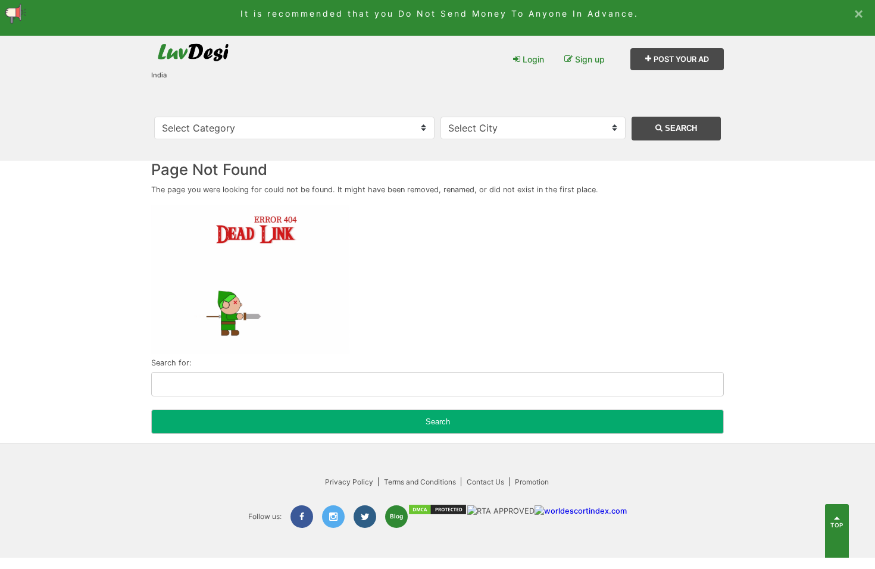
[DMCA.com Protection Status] (437, 512)
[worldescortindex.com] (581, 511)
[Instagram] (333, 516)
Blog (396, 516)
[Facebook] (301, 516)
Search (679, 128)
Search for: (171, 362)
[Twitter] (365, 516)
